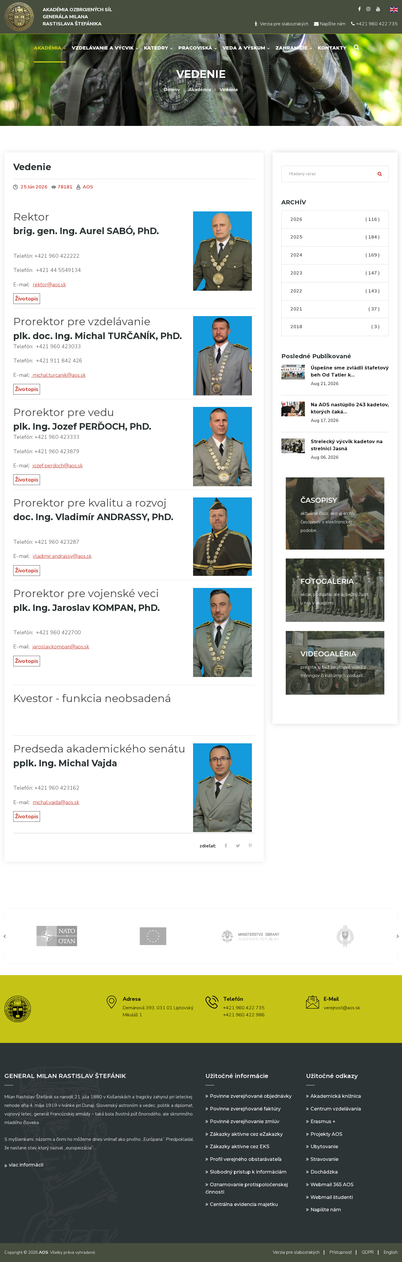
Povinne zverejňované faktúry (245, 1109)
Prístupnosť (341, 1252)
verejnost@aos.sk (342, 1008)
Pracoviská (195, 48)
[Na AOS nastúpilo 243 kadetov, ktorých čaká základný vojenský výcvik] (293, 409)
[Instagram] (368, 9)
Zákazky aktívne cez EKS (239, 1146)
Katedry (156, 48)
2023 (335, 273)
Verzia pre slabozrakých (283, 24)
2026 (335, 219)
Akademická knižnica (335, 1096)
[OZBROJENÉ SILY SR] (249, 936)
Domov (172, 89)
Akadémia (48, 48)
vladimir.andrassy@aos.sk (62, 556)
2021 (335, 309)
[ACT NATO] (345, 936)
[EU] (57, 936)
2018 (335, 327)
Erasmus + (322, 1121)
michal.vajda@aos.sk (56, 802)
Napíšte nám (332, 24)
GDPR (368, 1252)
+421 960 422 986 (244, 1015)
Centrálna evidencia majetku (244, 1204)
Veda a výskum (243, 48)
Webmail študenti (331, 1197)
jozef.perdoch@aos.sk (58, 465)
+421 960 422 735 (376, 24)
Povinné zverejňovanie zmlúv (244, 1121)
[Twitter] (238, 846)
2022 (335, 291)
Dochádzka (324, 1172)
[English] (392, 9)
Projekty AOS (326, 1134)
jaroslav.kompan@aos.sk (61, 646)
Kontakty (332, 48)
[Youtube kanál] (378, 9)
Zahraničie (291, 48)
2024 (335, 255)
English (391, 1252)
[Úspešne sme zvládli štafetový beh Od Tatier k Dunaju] (293, 372)
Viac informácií (26, 1165)
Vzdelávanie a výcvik (103, 48)
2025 (335, 237)
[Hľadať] (380, 174)
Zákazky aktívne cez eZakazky (246, 1134)
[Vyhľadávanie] (356, 47)
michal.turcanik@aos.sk (58, 375)
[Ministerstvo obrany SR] (153, 936)
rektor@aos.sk (49, 284)
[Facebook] (359, 9)
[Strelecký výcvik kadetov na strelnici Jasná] (293, 445)
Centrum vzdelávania (335, 1109)
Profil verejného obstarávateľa (246, 1159)
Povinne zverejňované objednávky (251, 1096)
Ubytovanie (324, 1146)
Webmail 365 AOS (331, 1184)
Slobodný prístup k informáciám (248, 1172)
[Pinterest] (250, 846)
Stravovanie (324, 1159)
